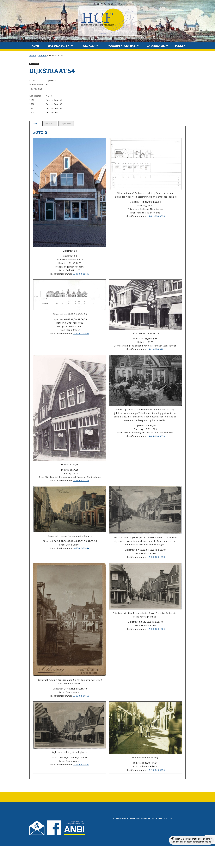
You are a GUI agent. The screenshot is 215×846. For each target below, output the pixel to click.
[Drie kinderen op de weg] (145, 728)
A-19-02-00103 (81, 480)
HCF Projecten (59, 45)
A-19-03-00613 (81, 273)
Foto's (35, 123)
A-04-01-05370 (157, 436)
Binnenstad (34, 64)
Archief (89, 45)
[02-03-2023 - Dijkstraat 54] (69, 192)
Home (35, 45)
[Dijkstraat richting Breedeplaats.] (69, 725)
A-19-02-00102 (157, 349)
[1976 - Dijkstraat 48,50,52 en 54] (145, 305)
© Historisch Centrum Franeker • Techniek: (138, 818)
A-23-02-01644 (81, 548)
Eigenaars (66, 123)
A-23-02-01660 (157, 629)
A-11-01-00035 (81, 333)
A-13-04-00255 (157, 770)
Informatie (156, 45)
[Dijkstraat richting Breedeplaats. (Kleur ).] (69, 509)
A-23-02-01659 (81, 695)
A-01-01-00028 (157, 216)
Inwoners (50, 123)
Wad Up (168, 818)
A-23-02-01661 (81, 764)
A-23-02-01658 (157, 557)
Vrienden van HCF (121, 45)
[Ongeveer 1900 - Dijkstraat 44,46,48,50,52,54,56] (69, 295)
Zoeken (180, 45)
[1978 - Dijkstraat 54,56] (69, 408)
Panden (42, 55)
